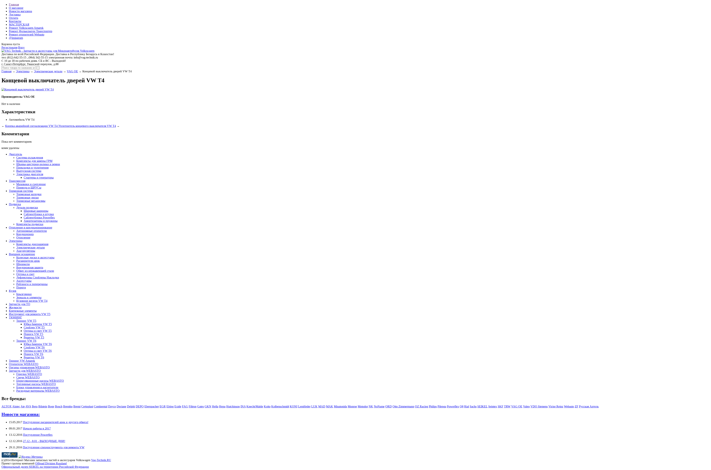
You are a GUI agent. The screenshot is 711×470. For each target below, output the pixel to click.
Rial (466, 406)
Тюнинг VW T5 (26, 320)
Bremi (77, 406)
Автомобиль (17, 119)
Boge (51, 406)
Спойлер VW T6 (34, 347)
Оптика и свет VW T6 (38, 350)
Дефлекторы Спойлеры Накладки (37, 277)
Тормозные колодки (28, 194)
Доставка (15, 14)
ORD (388, 406)
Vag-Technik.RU (101, 460)
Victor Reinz (555, 406)
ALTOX (6, 406)
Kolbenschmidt (280, 406)
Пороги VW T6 (33, 354)
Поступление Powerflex (38, 434)
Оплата (13, 17)
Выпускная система (28, 170)
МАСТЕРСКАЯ (19, 24)
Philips (433, 406)
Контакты (15, 21)
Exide (177, 406)
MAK (329, 406)
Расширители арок (28, 260)
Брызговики (24, 294)
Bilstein (42, 406)
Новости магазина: (20, 414)
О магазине (16, 7)
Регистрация (9, 47)
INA (243, 406)
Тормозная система (21, 190)
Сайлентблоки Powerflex (39, 217)
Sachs (473, 406)
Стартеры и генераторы (39, 177)
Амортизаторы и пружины (41, 220)
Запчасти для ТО (19, 304)
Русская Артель (589, 406)
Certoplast (87, 406)
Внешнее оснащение (22, 254)
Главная (14, 4)
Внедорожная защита (29, 267)
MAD (321, 406)
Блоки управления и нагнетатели (37, 387)
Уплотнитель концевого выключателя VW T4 (87, 125)
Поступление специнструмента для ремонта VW (53, 447)
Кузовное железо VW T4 (31, 300)
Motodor (363, 406)
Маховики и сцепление (31, 184)
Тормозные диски (27, 197)
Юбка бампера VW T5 (38, 324)
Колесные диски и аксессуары (35, 257)
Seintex (492, 406)
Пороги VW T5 (33, 334)
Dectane (121, 406)
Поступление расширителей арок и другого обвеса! (55, 422)
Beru (35, 406)
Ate (23, 406)
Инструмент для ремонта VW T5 (29, 314)
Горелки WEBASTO (29, 374)
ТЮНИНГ (15, 317)
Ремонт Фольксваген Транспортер (30, 31)
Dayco (112, 406)
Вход (21, 47)
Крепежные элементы (23, 310)
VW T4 (29, 119)
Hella (215, 406)
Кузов (12, 290)
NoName (379, 406)
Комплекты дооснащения (32, 244)
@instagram (16, 37)
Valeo (526, 406)
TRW (507, 406)
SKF (500, 406)
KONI (293, 406)
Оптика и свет (25, 274)
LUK (314, 406)
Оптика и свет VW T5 (38, 330)
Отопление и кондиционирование (30, 227)
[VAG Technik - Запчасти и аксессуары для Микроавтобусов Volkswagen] (47, 50)
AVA (28, 406)
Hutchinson (233, 406)
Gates (200, 406)
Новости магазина (20, 11)
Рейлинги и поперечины (32, 284)
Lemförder (304, 406)
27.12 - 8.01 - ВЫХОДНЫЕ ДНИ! (44, 441)
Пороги (21, 287)
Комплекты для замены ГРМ (34, 160)
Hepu (222, 406)
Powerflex (453, 406)
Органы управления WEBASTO (29, 367)
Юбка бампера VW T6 (38, 344)
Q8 (461, 406)
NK (371, 406)
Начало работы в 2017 (37, 428)
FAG (185, 406)
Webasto (569, 406)
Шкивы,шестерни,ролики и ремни (38, 164)
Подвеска (15, 204)
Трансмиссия (17, 180)
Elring (170, 406)
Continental (100, 406)
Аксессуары (23, 280)
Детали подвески (27, 207)
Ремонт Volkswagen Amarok (26, 27)
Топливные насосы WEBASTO (36, 384)
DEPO (140, 406)
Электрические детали (48, 71)
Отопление (23, 237)
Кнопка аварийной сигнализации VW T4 (31, 125)
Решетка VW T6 (34, 357)
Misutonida (340, 406)
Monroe (352, 406)
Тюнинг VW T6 (26, 340)
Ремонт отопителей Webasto (26, 34)
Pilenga (442, 406)
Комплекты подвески (29, 224)
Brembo (68, 406)
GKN (208, 406)
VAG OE (72, 71)
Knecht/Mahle (254, 406)
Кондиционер (25, 234)
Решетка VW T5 (34, 337)
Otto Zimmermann (403, 406)
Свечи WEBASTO (28, 377)
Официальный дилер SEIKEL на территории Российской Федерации (45, 466)
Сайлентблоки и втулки (39, 214)
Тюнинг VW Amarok (22, 360)
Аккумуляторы (25, 250)
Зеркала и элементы (28, 297)
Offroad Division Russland (51, 463)
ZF (576, 406)
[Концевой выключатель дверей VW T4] (27, 89)
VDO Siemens (539, 406)
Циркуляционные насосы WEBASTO (40, 380)
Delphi (131, 406)
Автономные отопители (31, 230)
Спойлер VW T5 (34, 327)
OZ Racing (421, 406)
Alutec (16, 406)
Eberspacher (151, 406)
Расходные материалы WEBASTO (38, 390)
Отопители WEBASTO (23, 364)
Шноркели (23, 264)
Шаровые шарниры (36, 210)
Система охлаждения (29, 157)
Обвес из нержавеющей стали (35, 270)
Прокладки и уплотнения (32, 167)
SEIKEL (482, 406)
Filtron (192, 406)
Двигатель (15, 154)
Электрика (22, 71)
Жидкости (15, 307)
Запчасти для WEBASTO (25, 370)
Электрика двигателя (29, 174)
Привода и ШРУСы (28, 187)
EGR (163, 406)
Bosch (58, 406)
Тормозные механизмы (30, 200)
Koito (267, 406)
